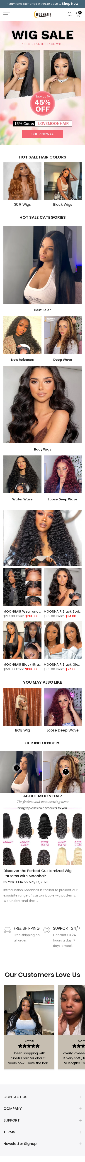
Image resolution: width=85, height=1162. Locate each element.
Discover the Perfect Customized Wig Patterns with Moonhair (37, 873)
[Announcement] (42, 4)
